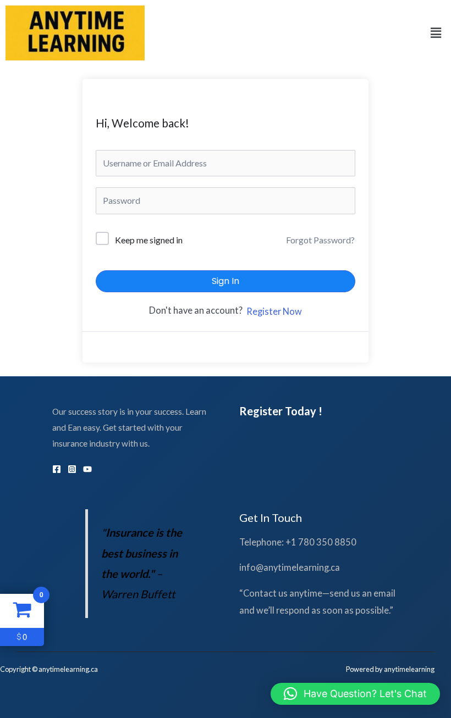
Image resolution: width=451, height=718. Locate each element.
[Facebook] (56, 469)
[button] (436, 33)
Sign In (225, 281)
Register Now (274, 311)
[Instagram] (72, 469)
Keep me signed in (149, 240)
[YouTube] (87, 469)
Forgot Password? (320, 240)
